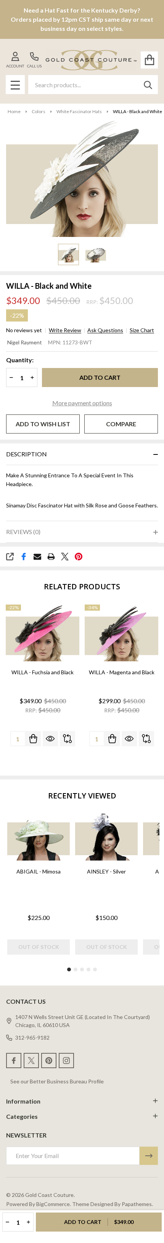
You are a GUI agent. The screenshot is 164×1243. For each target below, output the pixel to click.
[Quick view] (50, 738)
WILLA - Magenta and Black (121, 672)
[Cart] (149, 60)
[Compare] (67, 738)
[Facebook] (23, 556)
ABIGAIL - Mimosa (38, 871)
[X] (65, 556)
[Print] (51, 556)
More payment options (82, 402)
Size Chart (142, 330)
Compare (121, 423)
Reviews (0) (23, 531)
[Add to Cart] (33, 738)
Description (26, 454)
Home (14, 111)
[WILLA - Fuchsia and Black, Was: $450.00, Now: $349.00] (42, 633)
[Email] (37, 556)
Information (23, 1101)
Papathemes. (137, 1204)
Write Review (65, 330)
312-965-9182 (32, 1037)
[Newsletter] (149, 1156)
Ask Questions (105, 330)
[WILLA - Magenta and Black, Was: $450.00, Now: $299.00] (121, 633)
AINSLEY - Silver (106, 871)
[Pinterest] (78, 556)
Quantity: (20, 359)
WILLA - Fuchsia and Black (42, 672)
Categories (22, 1116)
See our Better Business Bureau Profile (57, 1081)
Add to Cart (100, 377)
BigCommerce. (53, 1204)
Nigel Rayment (24, 342)
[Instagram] (66, 1060)
